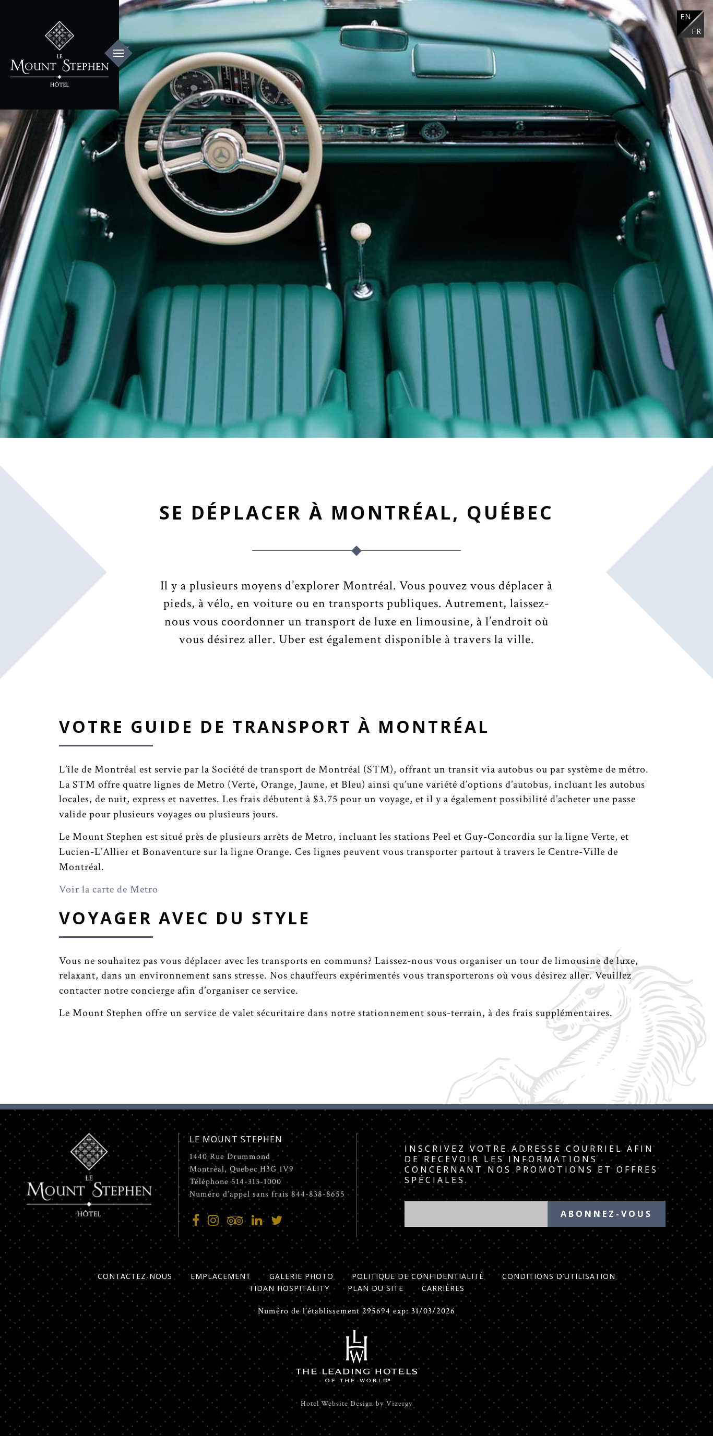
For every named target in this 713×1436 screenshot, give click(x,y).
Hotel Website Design (337, 1403)
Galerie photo (301, 1276)
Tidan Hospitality (289, 1288)
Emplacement (221, 1276)
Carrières (443, 1288)
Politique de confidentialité (418, 1276)
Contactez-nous (135, 1276)
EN (685, 16)
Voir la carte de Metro (108, 889)
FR (697, 31)
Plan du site (375, 1288)
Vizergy (399, 1403)
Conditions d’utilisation (558, 1276)
